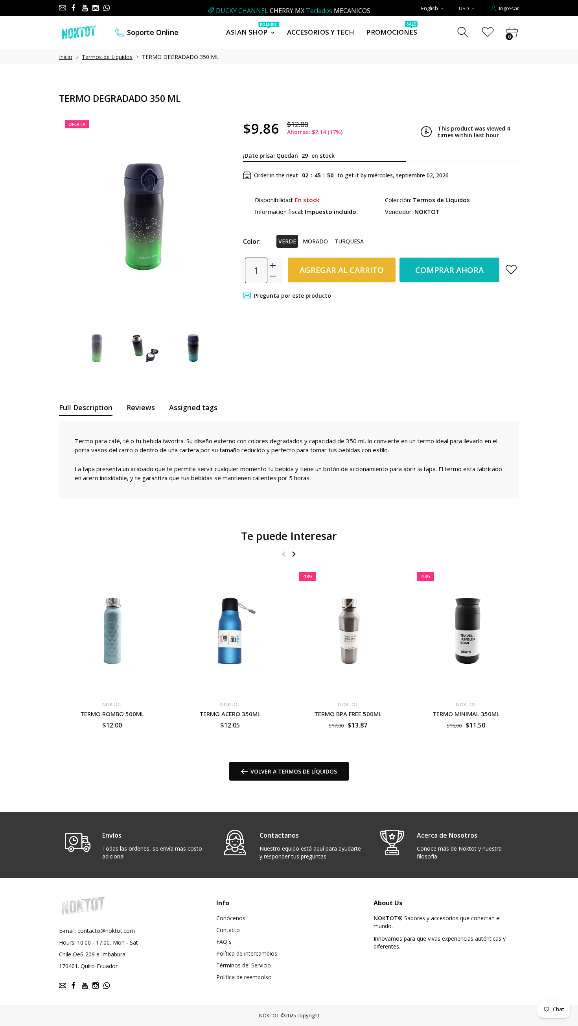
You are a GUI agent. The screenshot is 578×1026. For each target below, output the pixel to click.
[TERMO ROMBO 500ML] (112, 631)
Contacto (228, 930)
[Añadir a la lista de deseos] (511, 269)
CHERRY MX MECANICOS (293, 8)
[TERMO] (97, 348)
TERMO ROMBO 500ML (112, 713)
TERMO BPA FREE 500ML (348, 713)
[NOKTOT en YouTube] (84, 7)
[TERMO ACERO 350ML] (230, 631)
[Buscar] (464, 32)
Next (217, 216)
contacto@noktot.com (106, 930)
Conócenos (230, 918)
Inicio (65, 57)
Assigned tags (193, 407)
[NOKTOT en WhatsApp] (106, 7)
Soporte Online (153, 32)
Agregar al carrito (342, 270)
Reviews (141, 407)
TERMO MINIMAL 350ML (466, 713)
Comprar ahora (449, 270)
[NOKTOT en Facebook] (73, 7)
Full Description (85, 407)
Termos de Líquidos (107, 57)
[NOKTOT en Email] (62, 7)
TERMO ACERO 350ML (230, 713)
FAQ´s (224, 941)
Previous (73, 216)
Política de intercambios (246, 953)
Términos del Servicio (243, 965)
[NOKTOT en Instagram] (95, 7)
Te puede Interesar (289, 536)
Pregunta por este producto (292, 295)
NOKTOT (269, 1015)
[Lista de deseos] (488, 32)
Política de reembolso (244, 977)
